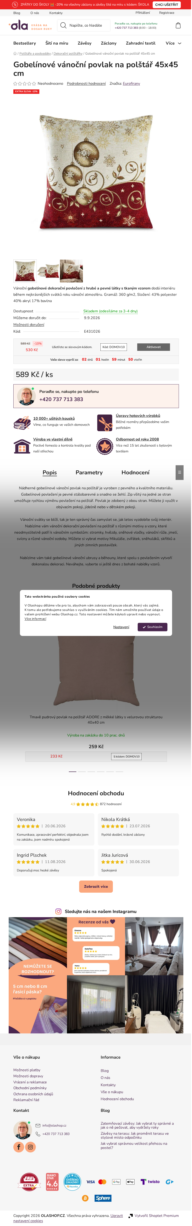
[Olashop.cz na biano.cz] (50, 1181)
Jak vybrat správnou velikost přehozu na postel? (132, 1146)
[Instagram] (28, 1147)
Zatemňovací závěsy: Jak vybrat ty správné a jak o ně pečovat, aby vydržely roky (135, 1126)
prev (15, 691)
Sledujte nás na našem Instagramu (99, 912)
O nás (33, 13)
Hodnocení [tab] (134, 472)
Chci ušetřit (165, 5)
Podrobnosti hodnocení (84, 83)
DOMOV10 (112, 347)
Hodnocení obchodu (94, 793)
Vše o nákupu (110, 1092)
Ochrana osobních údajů (31, 1094)
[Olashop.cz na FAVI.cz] (27, 1181)
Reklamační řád (24, 1100)
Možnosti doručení (26, 324)
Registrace (164, 13)
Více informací (33, 619)
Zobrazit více (94, 886)
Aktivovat (152, 347)
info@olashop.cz (52, 1125)
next (173, 691)
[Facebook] (16, 1147)
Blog (14, 13)
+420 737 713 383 (124, 27)
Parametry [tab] (87, 472)
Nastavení (120, 627)
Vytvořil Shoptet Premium (155, 1215)
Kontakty (54, 13)
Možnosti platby (24, 1070)
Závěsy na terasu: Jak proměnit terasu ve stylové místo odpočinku (133, 1136)
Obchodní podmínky (28, 1088)
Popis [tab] (48, 472)
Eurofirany (129, 83)
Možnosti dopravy (26, 1076)
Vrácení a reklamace (28, 1082)
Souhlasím (153, 627)
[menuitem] (23, 43)
